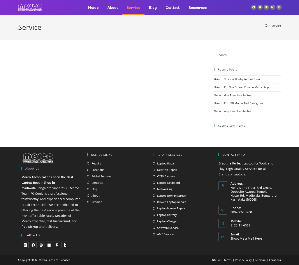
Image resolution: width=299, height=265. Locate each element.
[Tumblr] (65, 245)
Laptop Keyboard (168, 183)
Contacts (97, 183)
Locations (97, 170)
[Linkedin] (266, 7)
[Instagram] (272, 7)
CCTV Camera (166, 176)
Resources (197, 7)
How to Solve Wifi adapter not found (238, 79)
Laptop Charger (167, 221)
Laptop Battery (167, 215)
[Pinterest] (279, 7)
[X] (25, 245)
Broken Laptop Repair (171, 202)
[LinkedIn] (49, 245)
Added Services (101, 176)
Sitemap (96, 202)
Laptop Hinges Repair (171, 208)
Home (93, 7)
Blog (153, 7)
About (112, 7)
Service (133, 7)
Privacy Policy (243, 260)
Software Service (168, 228)
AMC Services (165, 234)
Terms (228, 260)
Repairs (96, 163)
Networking (164, 189)
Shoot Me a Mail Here (246, 238)
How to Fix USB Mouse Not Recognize (238, 103)
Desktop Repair (167, 170)
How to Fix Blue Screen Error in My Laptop (241, 87)
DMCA (216, 260)
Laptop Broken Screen (171, 196)
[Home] (266, 26)
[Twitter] (260, 7)
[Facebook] (253, 7)
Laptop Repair (166, 163)
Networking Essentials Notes (232, 95)
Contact (172, 7)
